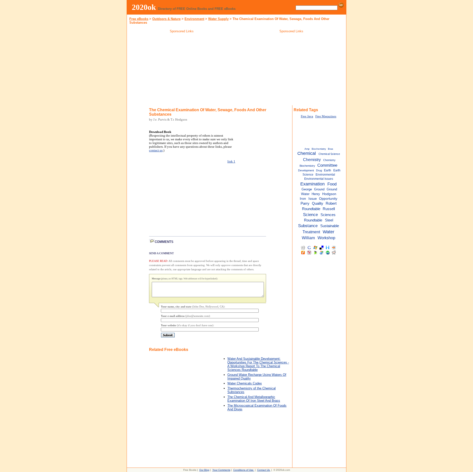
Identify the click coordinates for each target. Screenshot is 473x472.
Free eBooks (138, 19)
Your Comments (221, 470)
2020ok (144, 7)
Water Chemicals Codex (244, 383)
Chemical (306, 153)
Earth (327, 170)
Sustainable (329, 226)
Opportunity (328, 198)
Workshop (326, 238)
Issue (312, 198)
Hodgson (329, 194)
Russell (329, 209)
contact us (156, 150)
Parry (305, 203)
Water (328, 231)
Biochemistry (319, 148)
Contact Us (263, 470)
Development (306, 170)
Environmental (325, 174)
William (308, 238)
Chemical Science (329, 153)
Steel (329, 220)
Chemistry (312, 159)
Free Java (307, 116)
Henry (316, 194)
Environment (194, 19)
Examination (312, 184)
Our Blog (204, 470)
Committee (327, 165)
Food (332, 184)
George (307, 189)
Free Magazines (325, 116)
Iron (303, 198)
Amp (307, 148)
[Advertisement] (181, 70)
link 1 (231, 161)
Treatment (311, 232)
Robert (331, 203)
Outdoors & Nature (166, 19)
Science (310, 214)
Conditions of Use (243, 470)
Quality (317, 203)
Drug (319, 170)
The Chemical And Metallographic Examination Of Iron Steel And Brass (253, 398)
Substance (308, 225)
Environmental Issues (318, 179)
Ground (319, 189)
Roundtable (311, 209)
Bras (330, 148)
